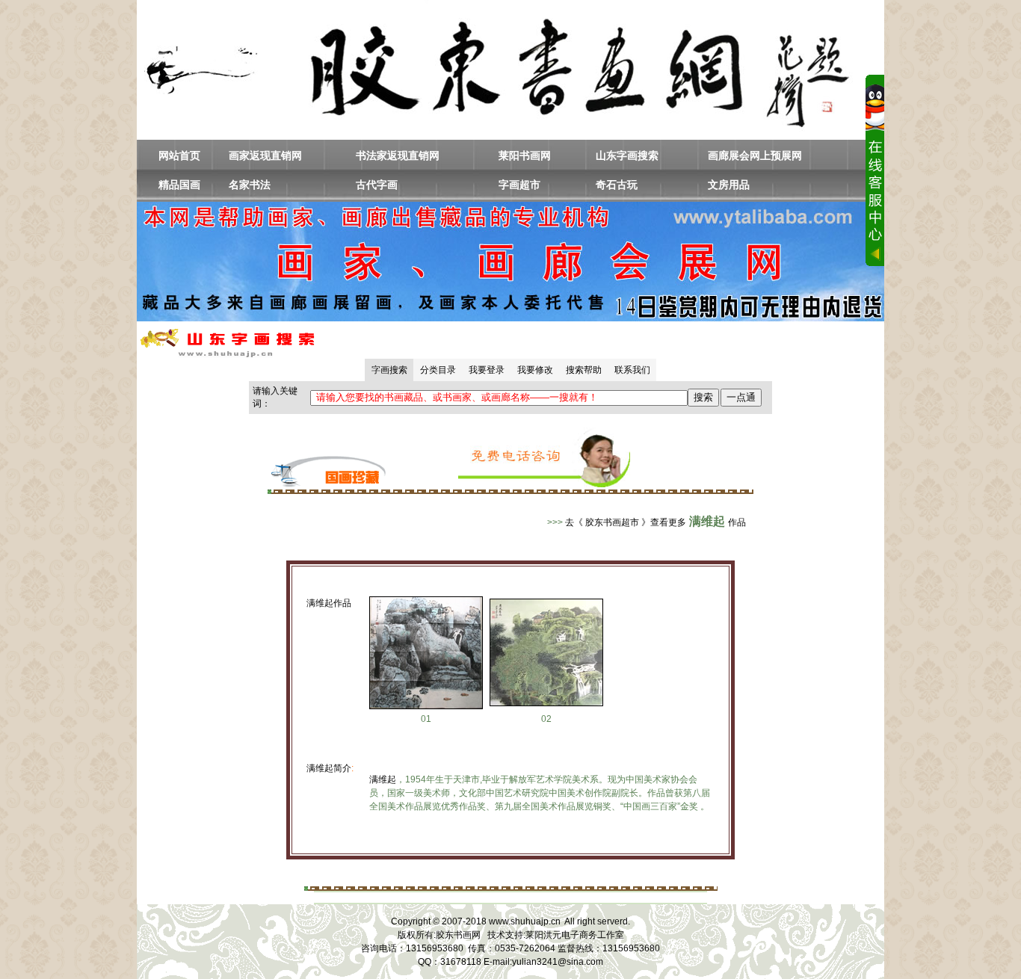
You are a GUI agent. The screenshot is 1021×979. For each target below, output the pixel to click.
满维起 (382, 779)
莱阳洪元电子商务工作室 (574, 935)
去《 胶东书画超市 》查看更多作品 (655, 522)
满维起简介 (328, 768)
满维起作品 (328, 603)
